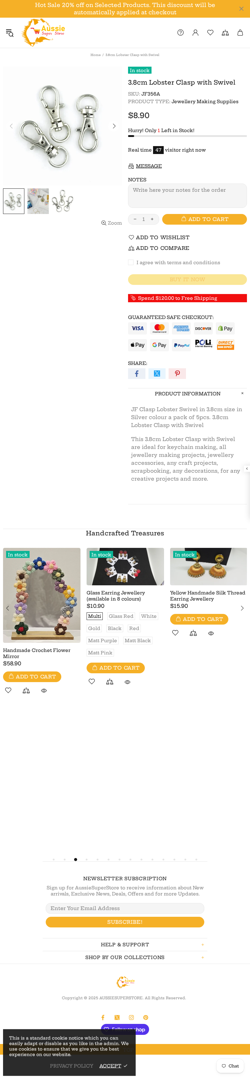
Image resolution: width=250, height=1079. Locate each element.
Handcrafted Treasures (125, 533)
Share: (137, 363)
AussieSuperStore (42, 33)
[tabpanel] (42, 628)
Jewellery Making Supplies (205, 101)
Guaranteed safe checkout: (171, 317)
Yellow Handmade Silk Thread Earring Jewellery (207, 596)
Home (96, 55)
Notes (137, 180)
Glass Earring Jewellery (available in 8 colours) (116, 596)
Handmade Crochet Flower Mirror (36, 653)
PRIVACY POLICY (71, 1066)
